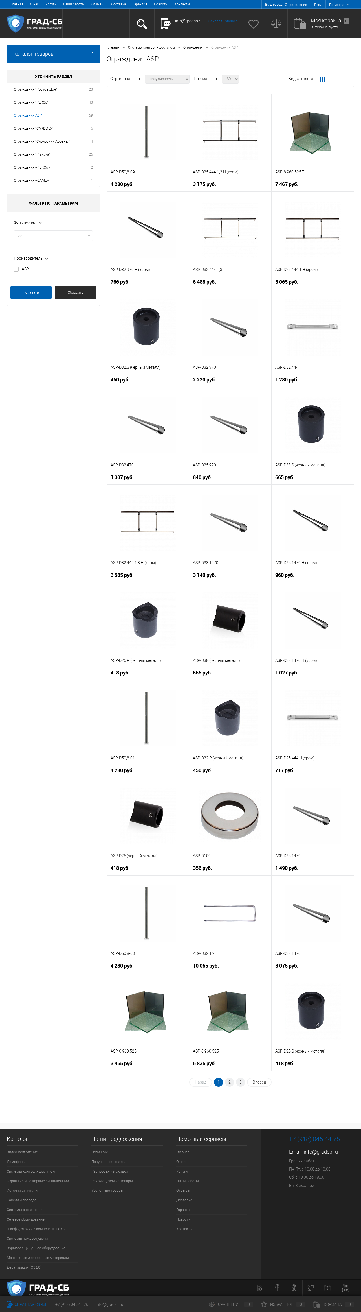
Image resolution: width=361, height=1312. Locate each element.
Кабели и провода (21, 1200)
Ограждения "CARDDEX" (34, 128)
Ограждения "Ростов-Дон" (35, 89)
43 (91, 102)
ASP (25, 269)
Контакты (182, 4)
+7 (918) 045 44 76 (71, 1304)
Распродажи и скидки (109, 1171)
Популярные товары (108, 1162)
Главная (16, 4)
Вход (318, 5)
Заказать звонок (222, 21)
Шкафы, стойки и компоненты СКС (36, 1229)
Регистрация (339, 5)
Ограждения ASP (28, 115)
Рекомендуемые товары (112, 1181)
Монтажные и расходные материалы (38, 1258)
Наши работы (74, 4)
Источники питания (23, 1190)
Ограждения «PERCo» (32, 167)
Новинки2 (99, 1152)
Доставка (118, 4)
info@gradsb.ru (321, 1152)
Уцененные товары (107, 1190)
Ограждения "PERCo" (31, 102)
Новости (161, 4)
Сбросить (75, 292)
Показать (31, 292)
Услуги (50, 4)
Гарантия (140, 4)
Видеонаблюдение (22, 1152)
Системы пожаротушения (28, 1238)
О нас (34, 4)
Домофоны (16, 1162)
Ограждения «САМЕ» (31, 180)
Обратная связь (31, 1304)
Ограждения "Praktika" (32, 154)
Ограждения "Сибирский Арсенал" (42, 141)
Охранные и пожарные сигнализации (38, 1181)
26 (91, 154)
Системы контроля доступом (31, 1171)
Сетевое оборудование (26, 1219)
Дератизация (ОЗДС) (24, 1267)
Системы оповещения (25, 1210)
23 (91, 89)
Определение (296, 5)
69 (91, 115)
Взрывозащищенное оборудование (36, 1248)
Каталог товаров (34, 54)
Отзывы (97, 4)
